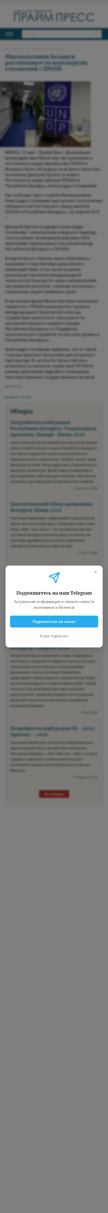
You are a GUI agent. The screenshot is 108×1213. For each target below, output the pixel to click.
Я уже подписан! (54, 636)
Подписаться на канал (54, 621)
